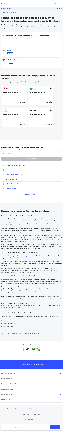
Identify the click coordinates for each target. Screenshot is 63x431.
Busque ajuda (5, 400)
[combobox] (31, 153)
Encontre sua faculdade (8, 384)
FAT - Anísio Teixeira (13, 60)
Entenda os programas (8, 394)
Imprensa (44, 409)
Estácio (9, 50)
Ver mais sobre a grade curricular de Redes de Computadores (20, 333)
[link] (14, 96)
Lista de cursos (6, 8)
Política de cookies (34, 409)
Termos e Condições (7, 409)
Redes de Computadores (9, 12)
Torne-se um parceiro (55, 409)
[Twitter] (35, 414)
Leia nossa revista (7, 389)
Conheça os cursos (7, 379)
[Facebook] (24, 414)
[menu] (60, 3)
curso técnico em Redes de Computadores (16, 280)
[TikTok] (31, 414)
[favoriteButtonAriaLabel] (24, 88)
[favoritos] (55, 3)
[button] (28, 131)
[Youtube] (38, 414)
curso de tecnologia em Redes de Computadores (18, 256)
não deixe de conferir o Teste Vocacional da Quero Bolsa (18, 305)
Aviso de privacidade (21, 409)
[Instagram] (27, 414)
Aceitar (55, 427)
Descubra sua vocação (8, 373)
